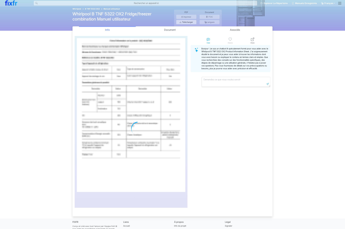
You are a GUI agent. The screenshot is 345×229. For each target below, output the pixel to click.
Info (107, 29)
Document (170, 29)
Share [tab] (252, 43)
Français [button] (328, 3)
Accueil (126, 226)
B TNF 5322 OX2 (92, 9)
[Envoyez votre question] (267, 84)
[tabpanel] (230, 126)
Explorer (275, 3)
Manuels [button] (306, 3)
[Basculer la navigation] (339, 3)
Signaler (228, 226)
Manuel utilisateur (112, 9)
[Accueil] (11, 3)
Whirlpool (77, 9)
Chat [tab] (208, 43)
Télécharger (187, 22)
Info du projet (180, 226)
